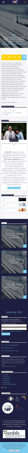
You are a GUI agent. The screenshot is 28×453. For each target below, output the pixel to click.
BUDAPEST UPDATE (9, 203)
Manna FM (14, 312)
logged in (13, 112)
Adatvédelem (6, 378)
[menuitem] (14, 387)
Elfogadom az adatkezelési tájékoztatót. (13, 331)
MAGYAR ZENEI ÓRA (9, 208)
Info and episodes (14, 188)
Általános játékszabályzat (9, 384)
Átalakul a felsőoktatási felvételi (14, 261)
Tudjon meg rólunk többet (8, 366)
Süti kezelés (6, 380)
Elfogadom (11, 450)
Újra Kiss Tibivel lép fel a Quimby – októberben (14, 236)
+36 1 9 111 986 (7, 345)
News (14, 36)
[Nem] (26, 447)
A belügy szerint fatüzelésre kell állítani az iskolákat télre (14, 287)
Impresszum (6, 376)
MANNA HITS (6, 198)
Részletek (17, 450)
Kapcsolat (5, 374)
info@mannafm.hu (9, 348)
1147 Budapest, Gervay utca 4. (11, 350)
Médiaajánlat (6, 382)
